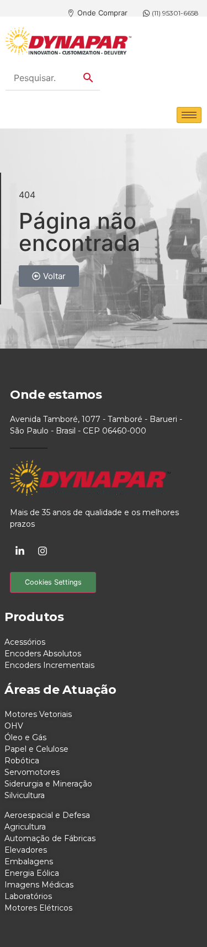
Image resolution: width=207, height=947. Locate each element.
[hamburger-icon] (189, 115)
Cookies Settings (53, 582)
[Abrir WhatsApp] (179, 919)
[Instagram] (42, 551)
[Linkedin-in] (20, 551)
